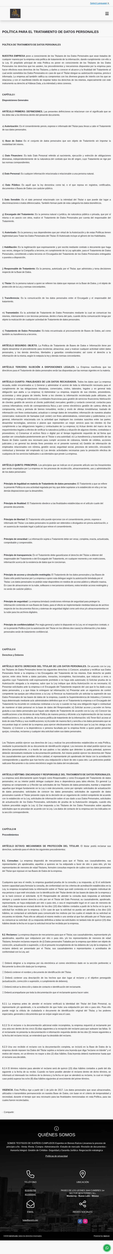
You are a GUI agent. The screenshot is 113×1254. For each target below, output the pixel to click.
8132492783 (30, 1190)
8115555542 (30, 1194)
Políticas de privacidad (56, 1156)
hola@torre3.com (30, 1220)
